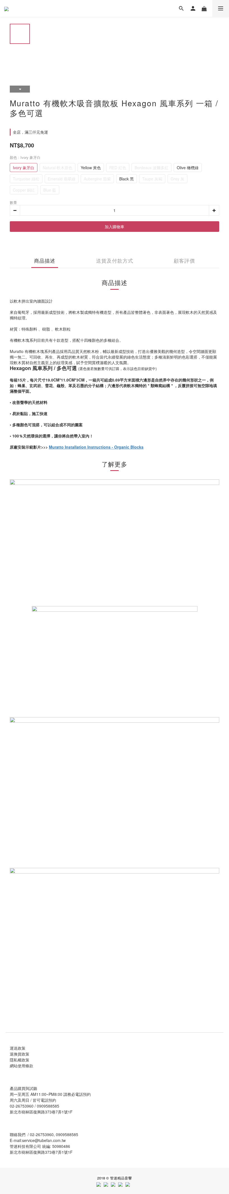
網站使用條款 (21, 1065)
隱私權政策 (19, 1060)
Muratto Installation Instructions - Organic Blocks (96, 447)
